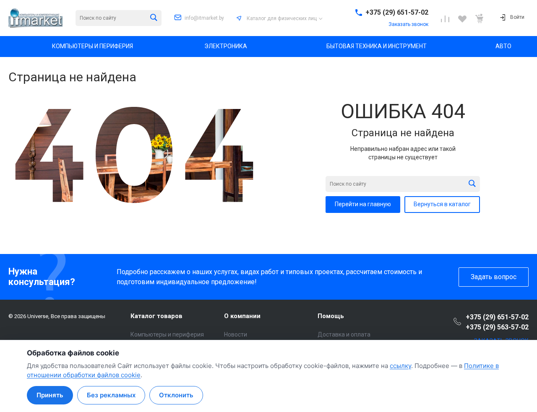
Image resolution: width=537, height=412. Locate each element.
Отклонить (176, 395)
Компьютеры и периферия (167, 334)
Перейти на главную (363, 204)
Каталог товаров (156, 316)
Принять (49, 395)
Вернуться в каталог (442, 204)
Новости (235, 334)
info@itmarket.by (204, 18)
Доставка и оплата (344, 334)
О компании (242, 316)
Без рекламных (111, 395)
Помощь (331, 316)
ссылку (400, 366)
